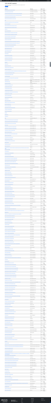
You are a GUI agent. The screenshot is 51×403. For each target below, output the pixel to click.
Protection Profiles (14, 0)
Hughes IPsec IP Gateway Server (8, 135)
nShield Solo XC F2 (6, 212)
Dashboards (25, 0)
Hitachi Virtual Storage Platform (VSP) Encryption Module (10, 123)
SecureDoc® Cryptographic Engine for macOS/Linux (10, 301)
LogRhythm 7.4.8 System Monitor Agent (8, 175)
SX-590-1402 (6, 327)
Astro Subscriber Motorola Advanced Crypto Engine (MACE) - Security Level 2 (12, 41)
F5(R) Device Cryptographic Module (8, 109)
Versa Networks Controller (7, 372)
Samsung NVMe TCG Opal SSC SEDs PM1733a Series (10, 287)
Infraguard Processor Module (8, 144)
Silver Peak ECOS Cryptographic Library (8, 306)
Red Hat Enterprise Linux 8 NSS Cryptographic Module (10, 273)
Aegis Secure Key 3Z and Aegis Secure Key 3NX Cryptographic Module (11, 22)
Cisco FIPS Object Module (7, 76)
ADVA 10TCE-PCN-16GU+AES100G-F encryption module (10, 18)
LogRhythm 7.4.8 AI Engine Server (8, 168)
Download (7, 6)
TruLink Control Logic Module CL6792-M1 (9, 348)
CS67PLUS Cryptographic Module (8, 95)
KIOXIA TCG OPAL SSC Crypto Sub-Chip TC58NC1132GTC (10, 161)
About (27, 0)
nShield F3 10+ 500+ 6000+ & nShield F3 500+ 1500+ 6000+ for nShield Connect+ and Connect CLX (14, 210)
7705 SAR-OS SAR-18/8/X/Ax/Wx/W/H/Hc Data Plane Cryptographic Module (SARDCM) (13, 15)
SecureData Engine (6, 299)
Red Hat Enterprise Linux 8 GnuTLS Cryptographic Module (10, 264)
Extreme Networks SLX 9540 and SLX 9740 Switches (10, 107)
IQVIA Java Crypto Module (7, 149)
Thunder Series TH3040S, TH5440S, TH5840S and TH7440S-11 (11, 339)
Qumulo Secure (6, 259)
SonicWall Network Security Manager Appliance (9, 318)
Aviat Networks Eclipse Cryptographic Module (9, 46)
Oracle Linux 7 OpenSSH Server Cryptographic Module (10, 231)
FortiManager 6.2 (6, 116)
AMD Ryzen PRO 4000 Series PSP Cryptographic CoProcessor (11, 25)
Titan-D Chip (6, 341)
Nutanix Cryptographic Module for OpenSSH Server (10, 217)
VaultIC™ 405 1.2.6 (7, 369)
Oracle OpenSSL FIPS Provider (8, 245)
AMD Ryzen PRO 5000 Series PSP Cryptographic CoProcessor (11, 27)
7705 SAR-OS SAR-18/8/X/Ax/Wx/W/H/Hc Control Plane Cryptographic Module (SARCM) (13, 13)
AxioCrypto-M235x (6, 53)
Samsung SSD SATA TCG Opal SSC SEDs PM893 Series (10, 292)
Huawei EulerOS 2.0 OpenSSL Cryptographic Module (10, 130)
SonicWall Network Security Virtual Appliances (9, 320)
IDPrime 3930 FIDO (7, 142)
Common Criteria (7, 0)
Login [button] (48, 0)
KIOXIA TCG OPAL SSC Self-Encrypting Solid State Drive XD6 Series (11, 163)
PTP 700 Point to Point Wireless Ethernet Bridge (9, 250)
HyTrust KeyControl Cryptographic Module (9, 137)
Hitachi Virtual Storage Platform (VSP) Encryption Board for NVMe (11, 121)
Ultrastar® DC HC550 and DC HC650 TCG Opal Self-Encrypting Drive (11, 360)
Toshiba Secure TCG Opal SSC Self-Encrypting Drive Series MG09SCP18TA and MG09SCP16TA (14, 346)
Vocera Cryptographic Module (8, 381)
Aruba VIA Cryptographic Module (8, 39)
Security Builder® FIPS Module (8, 304)
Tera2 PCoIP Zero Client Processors (8, 332)
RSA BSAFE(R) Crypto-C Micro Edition (8, 280)
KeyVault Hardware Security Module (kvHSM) (9, 156)
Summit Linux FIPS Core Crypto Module (8, 325)
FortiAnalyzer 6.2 (6, 114)
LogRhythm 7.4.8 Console (7, 170)
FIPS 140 (18, 0)
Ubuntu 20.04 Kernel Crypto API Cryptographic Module (10, 355)
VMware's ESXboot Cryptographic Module (9, 374)
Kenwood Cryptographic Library (8, 154)
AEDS (5, 20)
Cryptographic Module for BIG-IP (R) (8, 86)
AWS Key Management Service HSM (8, 48)
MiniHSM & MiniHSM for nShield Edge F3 (9, 189)
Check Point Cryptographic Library (8, 69)
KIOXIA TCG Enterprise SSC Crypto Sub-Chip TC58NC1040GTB (11, 158)
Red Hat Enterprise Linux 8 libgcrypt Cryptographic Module (10, 271)
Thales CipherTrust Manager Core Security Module (10, 334)
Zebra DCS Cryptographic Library (8, 388)
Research (22, 402)
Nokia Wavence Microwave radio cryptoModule (9, 203)
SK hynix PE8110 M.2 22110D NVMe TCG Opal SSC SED (10, 311)
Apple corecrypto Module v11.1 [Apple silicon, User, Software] (11, 34)
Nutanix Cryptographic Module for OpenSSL (9, 219)
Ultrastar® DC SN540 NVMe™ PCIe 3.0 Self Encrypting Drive (10, 362)
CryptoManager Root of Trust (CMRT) (8, 93)
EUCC (10, 0)
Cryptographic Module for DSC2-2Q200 (8, 90)
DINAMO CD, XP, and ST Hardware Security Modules (10, 102)
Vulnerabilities (21, 0)
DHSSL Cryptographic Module (8, 100)
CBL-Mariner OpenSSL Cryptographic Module (9, 67)
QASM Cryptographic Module (7, 252)
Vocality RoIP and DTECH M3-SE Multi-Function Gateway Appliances (11, 379)
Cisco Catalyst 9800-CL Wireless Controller (9, 74)
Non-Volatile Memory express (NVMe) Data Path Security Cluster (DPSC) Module (12, 205)
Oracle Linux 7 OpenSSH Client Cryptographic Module (10, 229)
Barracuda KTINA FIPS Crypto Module (8, 55)
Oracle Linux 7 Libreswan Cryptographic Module (9, 226)
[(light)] (50, 0)
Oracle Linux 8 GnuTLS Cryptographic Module (9, 236)
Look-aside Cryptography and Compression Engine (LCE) (10, 177)
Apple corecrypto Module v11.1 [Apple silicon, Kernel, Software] (11, 32)
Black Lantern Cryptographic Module (8, 60)
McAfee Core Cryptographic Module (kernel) (9, 182)
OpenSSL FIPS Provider (7, 224)
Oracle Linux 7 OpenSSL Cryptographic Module (9, 233)
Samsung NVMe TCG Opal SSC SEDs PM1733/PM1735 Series (11, 285)
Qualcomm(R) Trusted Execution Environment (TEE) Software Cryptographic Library (13, 257)
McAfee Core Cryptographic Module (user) (9, 184)
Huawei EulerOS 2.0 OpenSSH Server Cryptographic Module (10, 128)
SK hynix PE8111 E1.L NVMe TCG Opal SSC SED (9, 313)
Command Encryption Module (8, 83)
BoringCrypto (6, 62)
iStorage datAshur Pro (7, 151)
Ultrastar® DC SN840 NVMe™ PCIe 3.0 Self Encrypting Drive (10, 365)
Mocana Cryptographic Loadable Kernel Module (9, 191)
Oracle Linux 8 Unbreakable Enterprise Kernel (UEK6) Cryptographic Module (12, 243)
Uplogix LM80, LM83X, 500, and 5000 (8, 367)
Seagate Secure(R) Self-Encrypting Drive (9, 294)
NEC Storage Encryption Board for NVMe (9, 198)
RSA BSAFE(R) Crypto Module (8, 278)
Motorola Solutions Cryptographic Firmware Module (10, 196)
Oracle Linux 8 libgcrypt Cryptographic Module (9, 238)
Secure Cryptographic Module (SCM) (8, 297)
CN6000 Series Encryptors (7, 81)
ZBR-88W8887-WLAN (7, 386)
